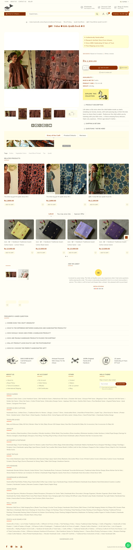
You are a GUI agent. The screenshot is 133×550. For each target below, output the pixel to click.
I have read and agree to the (109, 388)
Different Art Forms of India (50, 524)
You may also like (64, 214)
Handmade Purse (92, 445)
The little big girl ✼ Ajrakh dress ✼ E (58, 197)
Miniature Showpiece (26, 493)
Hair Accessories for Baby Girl (104, 424)
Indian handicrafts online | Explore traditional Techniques (45, 22)
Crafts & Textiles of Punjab (22, 526)
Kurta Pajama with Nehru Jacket (62, 415)
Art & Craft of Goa (104, 526)
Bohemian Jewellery (87, 433)
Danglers (15, 436)
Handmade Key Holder (14, 496)
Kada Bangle (23, 436)
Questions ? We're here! (95, 129)
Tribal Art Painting (64, 510)
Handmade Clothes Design (105, 415)
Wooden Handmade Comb (52, 534)
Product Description (94, 105)
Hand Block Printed (35, 153)
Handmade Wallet (80, 445)
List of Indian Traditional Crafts (30, 524)
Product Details (70, 135)
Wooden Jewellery (44, 433)
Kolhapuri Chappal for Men (90, 447)
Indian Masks (19, 515)
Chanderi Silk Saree (75, 399)
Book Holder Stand (115, 493)
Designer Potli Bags (105, 445)
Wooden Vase (47, 496)
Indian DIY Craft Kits (68, 534)
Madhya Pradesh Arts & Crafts (25, 529)
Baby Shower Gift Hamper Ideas (54, 424)
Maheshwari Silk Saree (60, 399)
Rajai (46, 459)
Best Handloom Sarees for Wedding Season (70, 531)
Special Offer (79, 214)
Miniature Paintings (120, 531)
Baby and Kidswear (13, 424)
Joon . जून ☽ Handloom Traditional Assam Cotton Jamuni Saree (112, 243)
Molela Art (104, 507)
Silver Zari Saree (24, 401)
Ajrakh (50, 153)
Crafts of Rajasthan (106, 524)
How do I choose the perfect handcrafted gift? (26, 348)
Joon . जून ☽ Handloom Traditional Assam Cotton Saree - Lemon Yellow (17, 243)
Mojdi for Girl (114, 447)
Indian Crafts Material (14, 534)
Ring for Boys (53, 436)
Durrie (24, 461)
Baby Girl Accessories (87, 424)
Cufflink (70, 447)
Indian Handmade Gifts (108, 534)
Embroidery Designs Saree (54, 401)
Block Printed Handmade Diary (32, 534)
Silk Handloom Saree (45, 399)
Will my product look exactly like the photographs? (29, 343)
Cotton (11, 153)
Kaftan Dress (23, 413)
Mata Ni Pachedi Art (33, 512)
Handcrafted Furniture (19, 498)
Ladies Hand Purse (47, 445)
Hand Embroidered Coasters (106, 482)
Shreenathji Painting (19, 512)
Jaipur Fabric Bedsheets (28, 459)
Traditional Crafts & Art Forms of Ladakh (66, 526)
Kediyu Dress (78, 415)
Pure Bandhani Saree (98, 401)
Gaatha (96, 80)
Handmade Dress (12, 413)
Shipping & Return (93, 124)
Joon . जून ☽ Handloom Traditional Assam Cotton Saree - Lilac (81, 243)
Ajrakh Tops (99, 413)
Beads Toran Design (41, 507)
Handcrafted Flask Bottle (14, 482)
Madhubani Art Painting (86, 512)
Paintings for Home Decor (37, 510)
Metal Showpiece (39, 493)
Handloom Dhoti (46, 415)
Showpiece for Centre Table (55, 493)
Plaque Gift (111, 507)
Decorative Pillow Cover (76, 459)
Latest (51, 214)
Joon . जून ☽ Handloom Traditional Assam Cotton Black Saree (49, 243)
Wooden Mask (28, 515)
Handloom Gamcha (63, 461)
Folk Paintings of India (67, 524)
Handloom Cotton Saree (14, 399)
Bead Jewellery (22, 433)
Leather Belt (53, 447)
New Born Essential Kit (72, 424)
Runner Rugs (17, 461)
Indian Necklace (99, 433)
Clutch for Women (34, 445)
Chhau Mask (38, 515)
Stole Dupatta (35, 415)
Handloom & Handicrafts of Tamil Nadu (48, 529)
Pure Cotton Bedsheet (13, 459)
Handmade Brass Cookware (52, 470)
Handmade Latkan (73, 436)
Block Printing (68, 22)
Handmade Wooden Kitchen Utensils (18, 470)
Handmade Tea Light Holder (105, 496)
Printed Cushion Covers (92, 459)
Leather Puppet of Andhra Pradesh (105, 512)
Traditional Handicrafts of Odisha (84, 529)
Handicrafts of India (13, 524)
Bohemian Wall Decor (13, 507)
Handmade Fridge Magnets (49, 473)
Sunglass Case (11, 447)
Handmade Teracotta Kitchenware (73, 470)
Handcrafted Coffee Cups (40, 482)
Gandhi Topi (45, 447)
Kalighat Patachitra (72, 512)
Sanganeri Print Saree (19, 403)
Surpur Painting (60, 512)
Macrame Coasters (33, 484)
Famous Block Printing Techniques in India (99, 531)
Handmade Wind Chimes (70, 507)
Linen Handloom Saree (30, 399)
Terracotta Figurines (13, 493)
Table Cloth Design (50, 461)
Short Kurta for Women (111, 413)
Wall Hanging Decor (27, 507)
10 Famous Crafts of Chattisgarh (42, 526)
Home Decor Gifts (96, 473)
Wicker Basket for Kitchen (15, 473)
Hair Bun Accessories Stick (94, 436)
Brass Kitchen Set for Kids (114, 470)
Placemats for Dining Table (35, 461)
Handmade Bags (12, 445)
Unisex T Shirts (58, 413)
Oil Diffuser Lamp (75, 496)
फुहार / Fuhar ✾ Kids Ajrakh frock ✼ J (100, 197)
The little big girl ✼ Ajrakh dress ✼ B (16, 197)
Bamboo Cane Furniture (34, 498)
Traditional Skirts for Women (37, 413)
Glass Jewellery (11, 433)
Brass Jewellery (75, 433)
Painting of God (91, 510)
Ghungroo (31, 436)
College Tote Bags (117, 445)
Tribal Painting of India (78, 510)
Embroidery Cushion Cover (108, 459)
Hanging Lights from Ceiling (60, 496)
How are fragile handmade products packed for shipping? (31, 338)
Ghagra (50, 413)
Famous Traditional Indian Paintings (87, 524)
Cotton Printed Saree (37, 401)
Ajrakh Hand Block (79, 22)
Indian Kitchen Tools (36, 470)
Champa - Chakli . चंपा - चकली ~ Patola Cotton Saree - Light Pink (23, 288)
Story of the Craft (53, 135)
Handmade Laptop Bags (24, 447)
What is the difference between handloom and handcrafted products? (36, 328)
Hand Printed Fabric (89, 415)
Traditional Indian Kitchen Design (95, 470)
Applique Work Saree (70, 401)
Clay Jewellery (64, 433)
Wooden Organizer (102, 493)
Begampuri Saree (102, 399)
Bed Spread (40, 459)
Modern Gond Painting (47, 512)
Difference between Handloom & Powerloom (41, 531)
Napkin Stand (44, 484)
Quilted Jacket (16, 415)
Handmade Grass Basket (88, 482)
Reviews (83, 135)
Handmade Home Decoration (81, 473)
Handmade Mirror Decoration (74, 493)
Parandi (82, 436)
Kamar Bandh (63, 447)
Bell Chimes (83, 507)
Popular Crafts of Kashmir (89, 526)
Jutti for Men (77, 447)
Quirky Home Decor (65, 473)
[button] (6, 237)
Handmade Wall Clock (22, 510)
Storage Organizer (89, 493)
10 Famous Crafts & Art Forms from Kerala (109, 529)
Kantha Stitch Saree (84, 401)
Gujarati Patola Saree (113, 401)
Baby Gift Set (24, 424)
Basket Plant (26, 496)
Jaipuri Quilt (53, 459)
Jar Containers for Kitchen (32, 473)
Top (44, 153)
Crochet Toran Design (55, 507)
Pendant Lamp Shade (89, 496)
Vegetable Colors (21, 153)
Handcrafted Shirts (70, 413)
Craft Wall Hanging (94, 507)
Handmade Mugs (62, 482)
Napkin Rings (53, 484)
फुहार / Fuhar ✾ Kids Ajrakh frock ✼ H (10, 285)
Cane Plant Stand (36, 496)
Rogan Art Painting (52, 510)
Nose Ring (38, 436)
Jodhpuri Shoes (104, 447)
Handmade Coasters (19, 484)
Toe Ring (45, 436)
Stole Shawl (26, 415)
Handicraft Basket (74, 482)
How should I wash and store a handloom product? (29, 333)
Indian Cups (52, 482)
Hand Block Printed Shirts (86, 413)
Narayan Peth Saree (89, 399)
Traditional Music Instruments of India (88, 534)
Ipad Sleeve (36, 447)
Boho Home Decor (48, 498)
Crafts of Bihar (67, 529)
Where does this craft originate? (21, 323)
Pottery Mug (27, 482)
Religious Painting (102, 510)
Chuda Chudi (62, 436)
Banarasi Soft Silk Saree (116, 399)
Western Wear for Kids (36, 424)
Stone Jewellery (33, 433)
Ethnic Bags (57, 445)
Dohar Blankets (62, 459)
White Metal (55, 433)
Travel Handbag (23, 445)
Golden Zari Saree (12, 401)
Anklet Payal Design (111, 433)
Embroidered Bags (68, 445)
